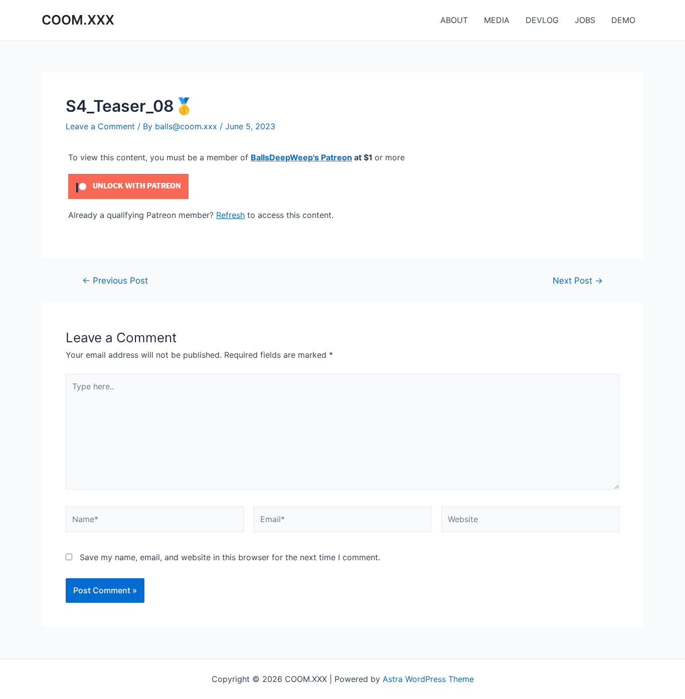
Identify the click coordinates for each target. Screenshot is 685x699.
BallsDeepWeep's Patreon (301, 157)
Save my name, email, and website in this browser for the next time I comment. (230, 557)
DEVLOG (542, 20)
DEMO (623, 20)
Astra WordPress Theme (428, 679)
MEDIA (496, 20)
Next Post (578, 280)
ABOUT (454, 20)
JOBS (585, 20)
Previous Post (115, 280)
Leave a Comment (100, 126)
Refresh (230, 215)
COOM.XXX (78, 20)
